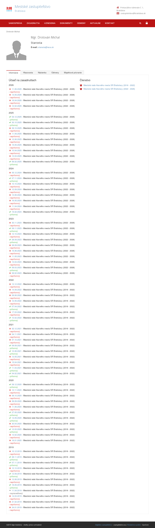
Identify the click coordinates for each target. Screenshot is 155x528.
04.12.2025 (16, 116)
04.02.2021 (16, 373)
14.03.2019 (16, 496)
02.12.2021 (16, 328)
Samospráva (15, 23)
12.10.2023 (16, 233)
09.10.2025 (16, 128)
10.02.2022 (16, 317)
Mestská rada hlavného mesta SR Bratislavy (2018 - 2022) (109, 85)
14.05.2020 (16, 417)
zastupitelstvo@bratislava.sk (132, 13)
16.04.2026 (16, 100)
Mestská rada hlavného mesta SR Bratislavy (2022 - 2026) (109, 88)
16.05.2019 (16, 484)
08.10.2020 (16, 395)
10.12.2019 (16, 451)
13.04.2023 (16, 261)
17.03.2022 (16, 312)
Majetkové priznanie (73, 72)
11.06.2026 (16, 88)
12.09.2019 (16, 473)
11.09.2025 (16, 133)
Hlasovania (28, 72)
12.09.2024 (16, 189)
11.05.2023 (16, 256)
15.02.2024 (16, 211)
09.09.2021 (16, 345)
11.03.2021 (16, 367)
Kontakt (110, 23)
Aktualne (95, 23)
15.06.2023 (16, 250)
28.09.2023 (16, 239)
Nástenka (42, 72)
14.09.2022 (16, 289)
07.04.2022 (16, 306)
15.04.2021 (16, 362)
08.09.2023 (16, 245)
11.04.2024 (16, 206)
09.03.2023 (16, 267)
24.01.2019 (16, 507)
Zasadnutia (33, 23)
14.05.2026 (16, 94)
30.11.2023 (16, 222)
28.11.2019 (16, 456)
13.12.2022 (16, 284)
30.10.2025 (16, 122)
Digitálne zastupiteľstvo (103, 524)
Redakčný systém (134, 524)
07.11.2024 (16, 178)
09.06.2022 (16, 295)
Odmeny (81, 23)
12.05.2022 (16, 300)
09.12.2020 (16, 384)
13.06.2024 (16, 194)
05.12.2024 (16, 172)
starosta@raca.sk (46, 47)
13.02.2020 (16, 434)
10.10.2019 (16, 468)
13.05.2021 (16, 356)
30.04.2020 (16, 423)
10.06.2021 (16, 351)
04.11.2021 (16, 334)
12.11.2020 (16, 389)
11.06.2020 (16, 406)
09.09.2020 (16, 401)
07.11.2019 (16, 462)
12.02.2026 (16, 105)
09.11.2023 (16, 228)
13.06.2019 (16, 479)
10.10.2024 (16, 183)
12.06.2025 (16, 139)
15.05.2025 (16, 144)
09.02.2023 (16, 273)
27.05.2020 (16, 412)
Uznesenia (49, 23)
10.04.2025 (16, 150)
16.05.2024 (16, 200)
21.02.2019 (16, 501)
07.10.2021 (16, 339)
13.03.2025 (16, 155)
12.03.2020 (16, 429)
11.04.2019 (16, 490)
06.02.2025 (16, 161)
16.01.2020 (16, 440)
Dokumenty (66, 23)
